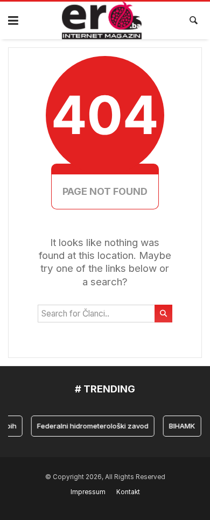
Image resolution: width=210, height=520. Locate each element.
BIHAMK (180, 425)
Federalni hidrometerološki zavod (91, 425)
